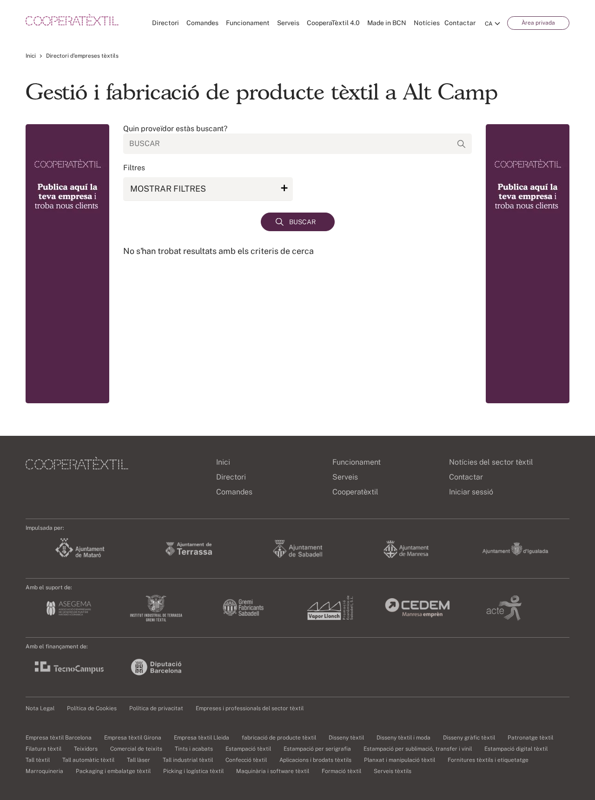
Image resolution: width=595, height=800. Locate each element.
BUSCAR (302, 222)
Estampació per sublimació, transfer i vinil (418, 749)
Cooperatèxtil (355, 491)
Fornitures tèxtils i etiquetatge (488, 760)
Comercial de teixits (136, 749)
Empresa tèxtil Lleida (201, 737)
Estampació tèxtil (248, 749)
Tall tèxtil (38, 760)
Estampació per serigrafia (317, 749)
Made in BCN (386, 23)
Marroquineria (44, 771)
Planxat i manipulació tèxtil (399, 760)
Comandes (202, 23)
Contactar (460, 23)
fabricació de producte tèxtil (279, 737)
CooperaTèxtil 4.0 (333, 23)
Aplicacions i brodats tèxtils (315, 760)
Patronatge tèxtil (530, 737)
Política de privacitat (156, 708)
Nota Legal (40, 708)
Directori (165, 23)
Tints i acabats (194, 749)
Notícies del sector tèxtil (491, 462)
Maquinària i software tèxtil (272, 771)
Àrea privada (538, 23)
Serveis (288, 23)
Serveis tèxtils (392, 771)
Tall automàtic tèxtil (88, 760)
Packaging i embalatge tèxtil (113, 771)
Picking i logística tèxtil (193, 771)
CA (489, 23)
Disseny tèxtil (346, 737)
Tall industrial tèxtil (188, 760)
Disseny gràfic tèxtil (469, 737)
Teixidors (86, 749)
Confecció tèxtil (246, 760)
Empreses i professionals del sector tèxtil (250, 708)
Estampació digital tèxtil (516, 749)
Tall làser (138, 760)
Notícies (427, 23)
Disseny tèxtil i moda (403, 737)
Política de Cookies (92, 708)
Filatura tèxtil (43, 749)
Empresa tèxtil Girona (132, 737)
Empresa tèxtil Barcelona (59, 737)
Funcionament (248, 23)
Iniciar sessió (471, 491)
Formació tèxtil (341, 771)
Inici (31, 56)
